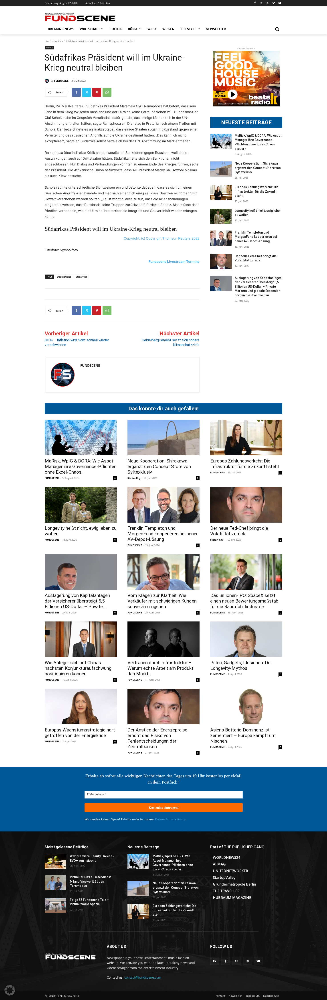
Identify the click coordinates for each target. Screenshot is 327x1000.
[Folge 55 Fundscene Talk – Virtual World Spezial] (55, 905)
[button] (277, 29)
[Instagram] (261, 3)
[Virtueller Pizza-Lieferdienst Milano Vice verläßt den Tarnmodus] (55, 882)
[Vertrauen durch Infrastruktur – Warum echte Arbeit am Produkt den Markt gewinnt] (163, 639)
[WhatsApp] (107, 92)
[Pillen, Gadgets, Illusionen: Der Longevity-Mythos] (246, 639)
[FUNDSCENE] (47, 81)
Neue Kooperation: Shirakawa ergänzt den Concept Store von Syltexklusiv (258, 168)
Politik (57, 41)
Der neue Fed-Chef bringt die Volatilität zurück (239, 530)
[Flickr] (236, 961)
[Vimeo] (273, 3)
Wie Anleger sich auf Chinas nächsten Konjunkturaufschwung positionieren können (78, 668)
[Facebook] (255, 3)
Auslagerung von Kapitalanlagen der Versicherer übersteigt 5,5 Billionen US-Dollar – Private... (77, 601)
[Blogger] (214, 961)
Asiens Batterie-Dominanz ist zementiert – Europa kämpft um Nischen (243, 735)
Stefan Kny (134, 478)
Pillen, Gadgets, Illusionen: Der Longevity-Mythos (241, 665)
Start (48, 41)
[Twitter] (267, 3)
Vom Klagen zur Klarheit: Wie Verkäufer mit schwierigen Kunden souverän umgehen (162, 601)
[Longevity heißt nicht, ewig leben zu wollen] (221, 216)
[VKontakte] (258, 961)
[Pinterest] (96, 92)
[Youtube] (279, 3)
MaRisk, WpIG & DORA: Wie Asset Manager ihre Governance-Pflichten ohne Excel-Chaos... (81, 466)
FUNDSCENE (61, 80)
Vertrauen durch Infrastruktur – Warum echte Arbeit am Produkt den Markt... (160, 668)
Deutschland (64, 276)
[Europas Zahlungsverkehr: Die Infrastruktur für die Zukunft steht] (221, 192)
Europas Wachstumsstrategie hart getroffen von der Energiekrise (80, 732)
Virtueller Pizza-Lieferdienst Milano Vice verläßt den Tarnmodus (90, 881)
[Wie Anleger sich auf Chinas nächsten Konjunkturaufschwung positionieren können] (81, 639)
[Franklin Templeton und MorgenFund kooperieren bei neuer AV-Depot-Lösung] (221, 238)
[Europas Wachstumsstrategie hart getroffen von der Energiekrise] (81, 706)
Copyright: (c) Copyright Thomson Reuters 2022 (162, 238)
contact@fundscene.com (142, 977)
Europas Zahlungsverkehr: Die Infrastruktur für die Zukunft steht (256, 191)
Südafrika (81, 276)
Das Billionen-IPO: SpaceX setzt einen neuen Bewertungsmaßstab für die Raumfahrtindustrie (244, 601)
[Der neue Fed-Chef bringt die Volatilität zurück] (221, 261)
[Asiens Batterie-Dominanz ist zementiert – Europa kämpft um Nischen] (246, 706)
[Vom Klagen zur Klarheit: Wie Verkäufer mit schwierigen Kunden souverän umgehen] (163, 572)
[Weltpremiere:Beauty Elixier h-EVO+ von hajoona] (55, 861)
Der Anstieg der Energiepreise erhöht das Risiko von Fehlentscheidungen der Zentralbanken (157, 738)
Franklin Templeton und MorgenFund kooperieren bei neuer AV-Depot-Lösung (256, 237)
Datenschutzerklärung (170, 819)
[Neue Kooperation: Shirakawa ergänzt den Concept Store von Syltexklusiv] (221, 169)
